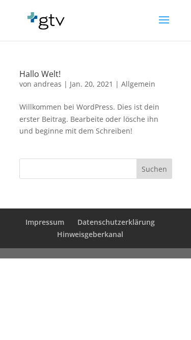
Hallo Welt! (40, 74)
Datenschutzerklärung (116, 222)
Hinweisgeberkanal (90, 234)
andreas (48, 84)
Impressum (44, 222)
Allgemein (138, 84)
